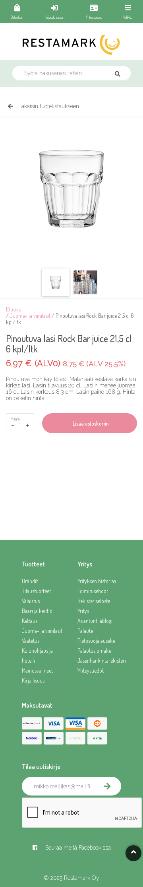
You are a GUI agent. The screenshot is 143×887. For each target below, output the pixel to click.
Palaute (85, 630)
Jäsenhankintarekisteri (99, 660)
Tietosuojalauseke (96, 640)
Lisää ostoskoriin (89, 423)
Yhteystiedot (90, 670)
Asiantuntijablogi (94, 620)
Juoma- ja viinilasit (30, 315)
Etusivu (13, 309)
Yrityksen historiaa (96, 581)
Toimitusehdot (92, 590)
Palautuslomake (94, 650)
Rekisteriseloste (93, 600)
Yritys (83, 610)
